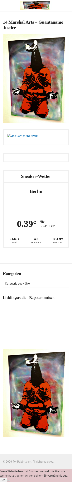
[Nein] (8, 480)
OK (3, 479)
